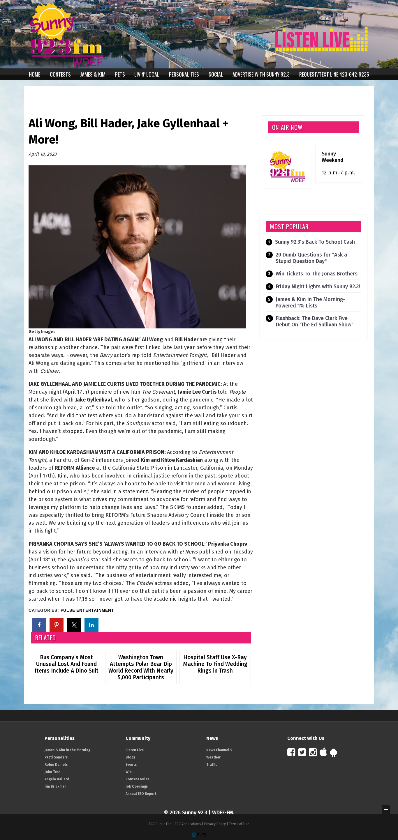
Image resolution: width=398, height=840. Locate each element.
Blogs (130, 757)
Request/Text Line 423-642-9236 (334, 74)
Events (131, 765)
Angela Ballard (57, 779)
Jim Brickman (55, 786)
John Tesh (53, 772)
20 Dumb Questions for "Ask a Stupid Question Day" (311, 258)
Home (34, 74)
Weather (213, 757)
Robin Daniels (56, 765)
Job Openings (137, 786)
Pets (120, 74)
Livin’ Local (146, 74)
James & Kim (92, 74)
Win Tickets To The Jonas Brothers (317, 273)
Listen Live (135, 750)
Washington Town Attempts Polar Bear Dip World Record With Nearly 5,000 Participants (140, 667)
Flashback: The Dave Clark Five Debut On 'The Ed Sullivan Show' (314, 321)
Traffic (211, 765)
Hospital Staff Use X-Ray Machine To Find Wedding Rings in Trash (215, 664)
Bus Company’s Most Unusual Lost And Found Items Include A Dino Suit (66, 664)
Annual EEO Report (141, 794)
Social (216, 74)
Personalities (184, 74)
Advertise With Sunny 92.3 (261, 74)
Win (129, 772)
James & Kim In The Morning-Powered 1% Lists (310, 302)
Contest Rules (137, 779)
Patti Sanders (56, 757)
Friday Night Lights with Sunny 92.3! (318, 286)
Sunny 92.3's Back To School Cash (315, 242)
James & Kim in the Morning (67, 750)
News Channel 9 (219, 750)
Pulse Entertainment (87, 610)
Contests (60, 74)
